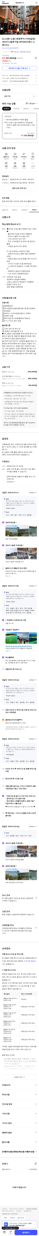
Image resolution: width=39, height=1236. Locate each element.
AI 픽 (4, 1233)
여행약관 (18, 1211)
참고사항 (6, 1142)
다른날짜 (31, 103)
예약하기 (26, 1232)
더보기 (7, 576)
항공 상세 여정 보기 (19, 188)
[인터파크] (4, 2)
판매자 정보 (7, 1132)
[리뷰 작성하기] (35, 1163)
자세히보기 (10, 482)
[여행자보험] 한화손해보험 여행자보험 (18, 1152)
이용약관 (4, 1209)
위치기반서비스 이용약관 (17, 1209)
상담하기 (11, 1233)
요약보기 (32, 492)
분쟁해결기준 (27, 1211)
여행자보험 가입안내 (8, 1211)
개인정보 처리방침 (31, 1209)
